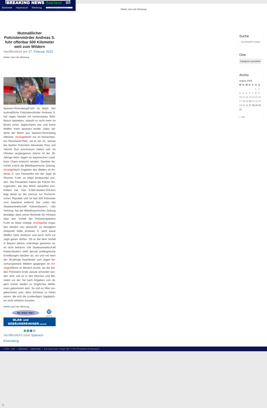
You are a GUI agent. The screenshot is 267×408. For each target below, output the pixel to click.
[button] (25, 331)
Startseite (7, 7)
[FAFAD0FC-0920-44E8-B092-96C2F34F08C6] (29, 318)
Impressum (22, 7)
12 (247, 97)
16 (259, 97)
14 (253, 97)
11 (243, 97)
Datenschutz (36, 349)
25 (243, 105)
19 (247, 101)
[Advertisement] (133, 21)
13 (250, 97)
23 (259, 101)
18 (243, 101)
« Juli (242, 117)
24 (240, 105)
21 (253, 101)
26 (247, 105)
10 (240, 97)
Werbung (37, 7)
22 (256, 101)
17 (240, 101)
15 (256, 97)
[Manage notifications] (3, 405)
